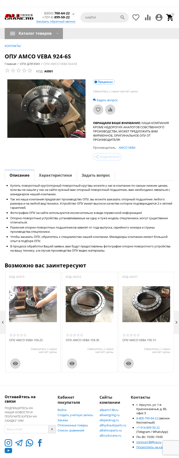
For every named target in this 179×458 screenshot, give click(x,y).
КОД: (39, 71)
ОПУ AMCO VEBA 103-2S (26, 340)
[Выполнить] (52, 429)
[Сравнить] (110, 109)
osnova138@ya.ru (148, 442)
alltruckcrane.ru (110, 435)
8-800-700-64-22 (147, 418)
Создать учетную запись (75, 415)
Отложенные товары (73, 425)
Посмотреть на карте (151, 447)
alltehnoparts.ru (111, 430)
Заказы (63, 420)
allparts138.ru (109, 410)
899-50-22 (56, 17)
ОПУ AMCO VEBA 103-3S (82, 340)
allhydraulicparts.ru (113, 425)
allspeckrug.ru (109, 420)
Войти (62, 410)
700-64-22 (57, 13)
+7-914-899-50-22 (148, 427)
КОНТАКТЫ (13, 46)
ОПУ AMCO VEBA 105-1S (139, 340)
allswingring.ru (110, 415)
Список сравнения (71, 430)
